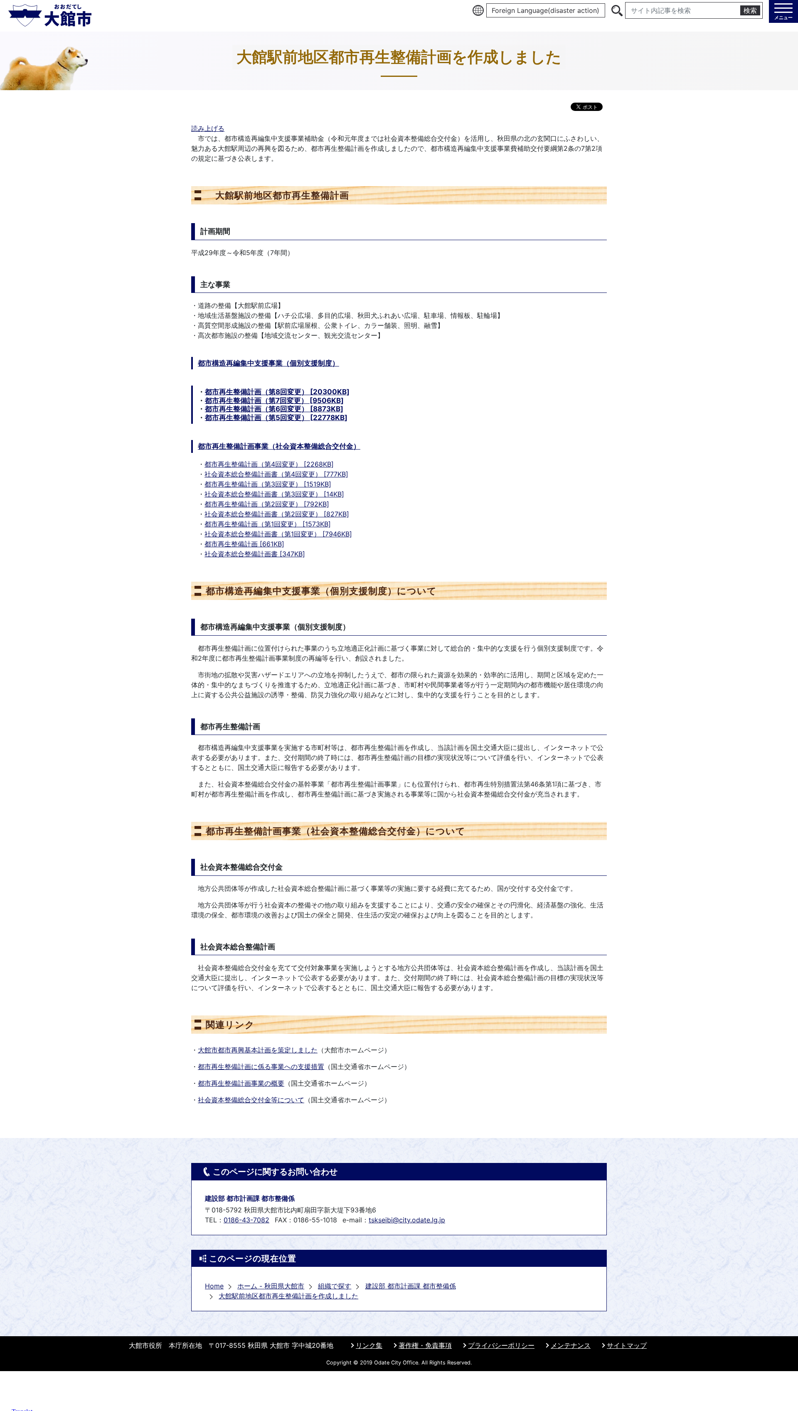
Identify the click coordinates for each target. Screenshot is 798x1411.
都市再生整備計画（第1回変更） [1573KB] (267, 524)
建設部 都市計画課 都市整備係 (410, 1286)
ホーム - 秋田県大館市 (270, 1286)
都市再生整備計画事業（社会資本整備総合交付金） (279, 446)
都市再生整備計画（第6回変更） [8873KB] (274, 409)
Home (214, 1286)
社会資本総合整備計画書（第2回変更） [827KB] (276, 514)
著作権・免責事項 (425, 1345)
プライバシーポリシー (501, 1345)
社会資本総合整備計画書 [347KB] (254, 554)
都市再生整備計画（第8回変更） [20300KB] (277, 392)
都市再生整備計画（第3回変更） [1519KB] (267, 484)
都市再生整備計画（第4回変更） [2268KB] (269, 464)
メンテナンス (571, 1345)
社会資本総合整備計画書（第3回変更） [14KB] (274, 494)
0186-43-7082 (246, 1220)
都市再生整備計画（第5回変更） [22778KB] (276, 417)
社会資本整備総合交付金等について (251, 1100)
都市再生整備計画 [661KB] (244, 544)
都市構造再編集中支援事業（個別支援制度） (268, 363)
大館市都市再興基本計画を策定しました (258, 1050)
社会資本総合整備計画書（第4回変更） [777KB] (276, 474)
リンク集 (369, 1345)
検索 (750, 10)
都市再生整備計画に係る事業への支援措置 (261, 1066)
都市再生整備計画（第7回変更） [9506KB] (274, 400)
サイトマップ (627, 1345)
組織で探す (334, 1286)
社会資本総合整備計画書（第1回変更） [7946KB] (278, 534)
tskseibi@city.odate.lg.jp (407, 1220)
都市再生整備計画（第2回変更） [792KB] (266, 504)
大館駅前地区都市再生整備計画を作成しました (288, 1296)
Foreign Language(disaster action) (545, 10)
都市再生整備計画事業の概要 (241, 1083)
